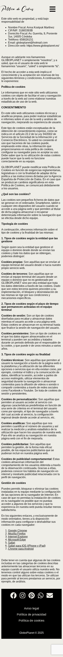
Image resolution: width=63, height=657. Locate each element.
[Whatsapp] (40, 595)
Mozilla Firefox (17, 533)
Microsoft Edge (17, 539)
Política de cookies (31, 620)
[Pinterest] (31, 595)
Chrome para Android (21, 548)
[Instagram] (22, 595)
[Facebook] (13, 595)
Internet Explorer (18, 536)
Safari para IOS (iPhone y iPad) (27, 545)
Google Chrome (17, 530)
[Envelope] (50, 595)
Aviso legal (31, 608)
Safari (11, 542)
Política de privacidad (31, 614)
